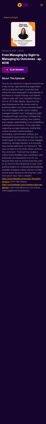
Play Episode (17, 70)
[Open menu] (41, 4)
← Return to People (10, 17)
